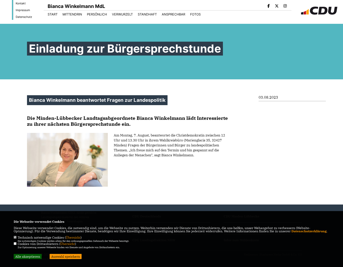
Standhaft (147, 14)
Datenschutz (24, 16)
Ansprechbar (173, 14)
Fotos (195, 14)
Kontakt (21, 3)
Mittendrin (72, 14)
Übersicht (73, 237)
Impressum (23, 10)
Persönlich (97, 14)
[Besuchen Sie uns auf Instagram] (285, 6)
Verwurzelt (122, 14)
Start (53, 14)
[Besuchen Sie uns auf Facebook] (268, 6)
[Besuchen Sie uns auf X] (277, 6)
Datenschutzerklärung (309, 231)
